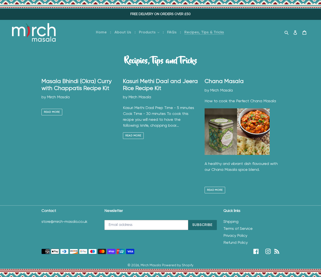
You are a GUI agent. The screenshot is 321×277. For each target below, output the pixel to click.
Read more (52, 112)
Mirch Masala (151, 265)
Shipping (230, 222)
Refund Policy (235, 243)
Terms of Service (238, 229)
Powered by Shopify (177, 265)
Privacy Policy (235, 236)
